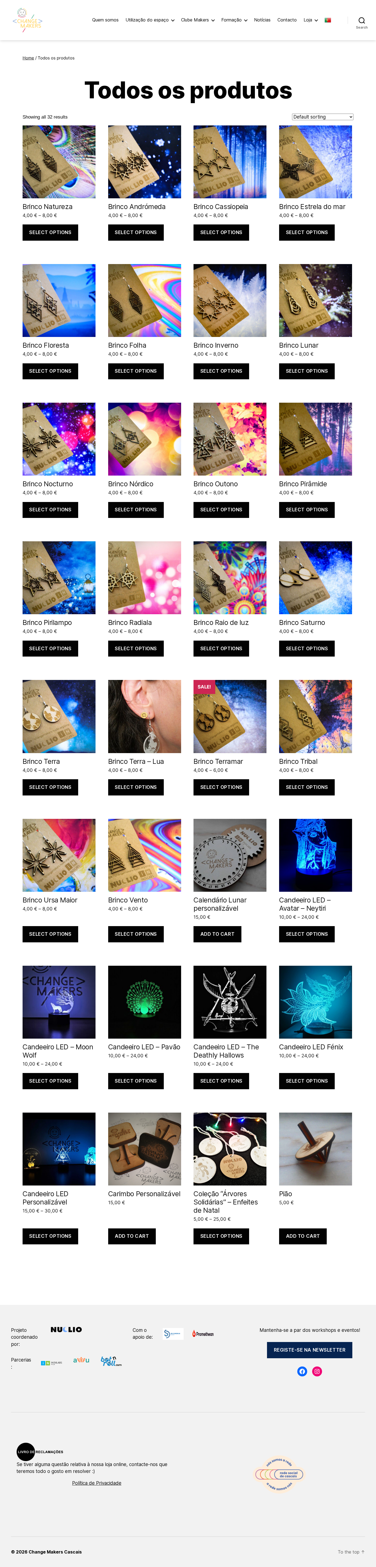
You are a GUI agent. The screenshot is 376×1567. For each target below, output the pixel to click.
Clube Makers (195, 20)
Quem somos (105, 20)
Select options (50, 232)
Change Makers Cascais (55, 1552)
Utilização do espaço (147, 20)
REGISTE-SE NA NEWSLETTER (310, 1350)
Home (28, 58)
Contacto (287, 20)
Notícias (262, 20)
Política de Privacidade (96, 1483)
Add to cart (217, 934)
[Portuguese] (331, 20)
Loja (308, 20)
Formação (231, 20)
